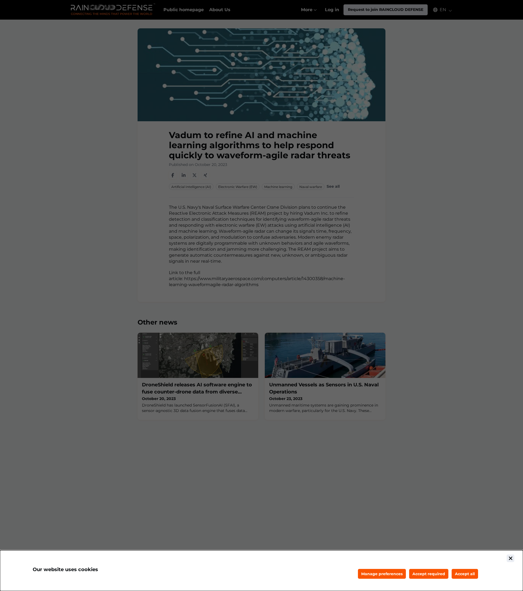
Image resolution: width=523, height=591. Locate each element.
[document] (261, 570)
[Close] (510, 558)
